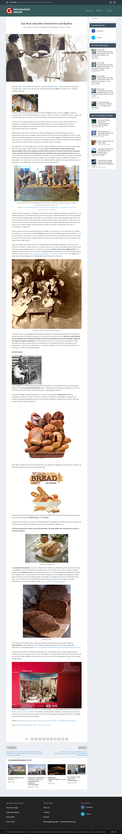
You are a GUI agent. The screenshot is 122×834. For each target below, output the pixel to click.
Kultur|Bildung (53, 27)
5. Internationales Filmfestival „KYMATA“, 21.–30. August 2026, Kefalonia (102, 104)
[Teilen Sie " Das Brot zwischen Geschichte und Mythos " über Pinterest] (47, 739)
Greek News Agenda (12, 812)
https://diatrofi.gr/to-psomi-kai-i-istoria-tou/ (30, 721)
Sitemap (46, 817)
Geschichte (36, 27)
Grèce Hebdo (10, 817)
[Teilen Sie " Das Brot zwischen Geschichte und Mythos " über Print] (67, 739)
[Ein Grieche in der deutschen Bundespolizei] (76, 769)
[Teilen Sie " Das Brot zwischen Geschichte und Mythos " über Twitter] (36, 739)
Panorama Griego (12, 808)
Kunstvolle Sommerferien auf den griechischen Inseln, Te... (35, 2)
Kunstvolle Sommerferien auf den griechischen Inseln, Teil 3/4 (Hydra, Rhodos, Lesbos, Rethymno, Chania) (102, 66)
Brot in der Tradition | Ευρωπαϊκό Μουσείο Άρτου (60, 721)
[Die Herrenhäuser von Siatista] (17, 769)
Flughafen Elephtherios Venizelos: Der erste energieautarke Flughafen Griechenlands (36, 781)
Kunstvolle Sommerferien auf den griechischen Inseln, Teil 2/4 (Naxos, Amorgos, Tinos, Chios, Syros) (102, 79)
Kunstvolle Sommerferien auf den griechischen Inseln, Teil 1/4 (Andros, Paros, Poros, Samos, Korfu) (103, 92)
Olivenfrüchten (52, 86)
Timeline (46, 812)
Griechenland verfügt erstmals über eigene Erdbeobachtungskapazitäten (103, 162)
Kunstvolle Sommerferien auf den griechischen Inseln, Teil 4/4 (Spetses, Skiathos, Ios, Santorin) (102, 53)
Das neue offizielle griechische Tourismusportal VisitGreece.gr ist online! (101, 122)
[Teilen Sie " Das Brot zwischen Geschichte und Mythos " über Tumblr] (44, 739)
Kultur (35, 725)
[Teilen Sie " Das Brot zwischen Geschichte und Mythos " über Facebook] (32, 739)
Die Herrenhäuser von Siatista (16, 778)
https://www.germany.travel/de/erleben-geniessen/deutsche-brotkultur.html (57, 647)
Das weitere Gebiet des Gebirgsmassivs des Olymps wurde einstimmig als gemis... (102, 151)
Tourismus (61, 27)
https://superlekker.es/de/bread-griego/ (53, 581)
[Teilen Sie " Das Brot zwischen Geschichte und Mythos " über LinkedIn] (51, 739)
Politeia (79, 233)
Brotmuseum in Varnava (35, 709)
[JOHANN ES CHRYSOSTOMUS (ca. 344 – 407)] (57, 769)
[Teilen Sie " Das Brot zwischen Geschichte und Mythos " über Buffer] (55, 739)
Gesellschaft (44, 27)
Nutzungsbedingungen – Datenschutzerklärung (59, 822)
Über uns (89, 11)
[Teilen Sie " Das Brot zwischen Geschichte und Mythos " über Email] (63, 739)
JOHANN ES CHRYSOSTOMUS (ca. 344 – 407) (56, 779)
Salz (20, 86)
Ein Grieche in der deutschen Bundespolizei (73, 778)
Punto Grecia (10, 822)
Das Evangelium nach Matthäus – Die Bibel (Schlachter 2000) (49, 254)
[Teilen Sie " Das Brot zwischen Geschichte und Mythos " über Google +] (40, 739)
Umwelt (68, 27)
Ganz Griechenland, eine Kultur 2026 (106, 142)
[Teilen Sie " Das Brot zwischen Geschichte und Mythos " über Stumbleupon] (59, 739)
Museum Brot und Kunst (21, 712)
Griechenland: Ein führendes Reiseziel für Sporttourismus (105, 133)
